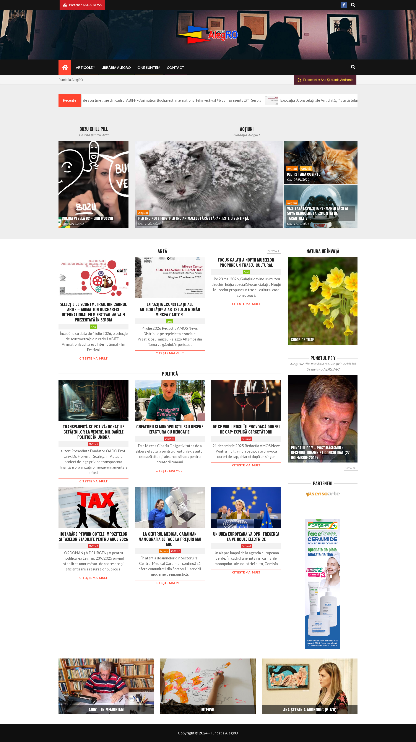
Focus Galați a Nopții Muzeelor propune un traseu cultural (246, 262)
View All (274, 251)
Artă (93, 326)
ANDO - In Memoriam (106, 709)
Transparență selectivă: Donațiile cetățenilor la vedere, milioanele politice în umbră (93, 432)
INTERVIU (208, 709)
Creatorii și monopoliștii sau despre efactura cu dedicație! (169, 429)
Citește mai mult (93, 358)
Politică (93, 444)
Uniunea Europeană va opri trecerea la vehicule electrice (246, 536)
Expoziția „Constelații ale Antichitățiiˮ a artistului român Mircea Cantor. (298, 100)
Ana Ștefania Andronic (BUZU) (309, 709)
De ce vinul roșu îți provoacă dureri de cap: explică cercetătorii (246, 429)
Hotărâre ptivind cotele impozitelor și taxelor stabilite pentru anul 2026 (93, 536)
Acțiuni (163, 551)
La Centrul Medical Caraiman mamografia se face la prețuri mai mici (169, 539)
